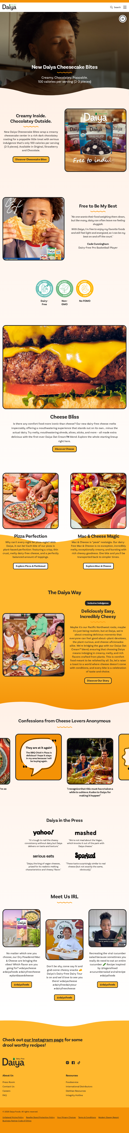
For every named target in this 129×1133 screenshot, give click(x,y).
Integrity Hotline (74, 1095)
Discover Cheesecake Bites (31, 159)
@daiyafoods (21, 984)
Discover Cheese (64, 448)
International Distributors (79, 1086)
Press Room (9, 1082)
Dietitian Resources (76, 1090)
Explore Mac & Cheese (98, 565)
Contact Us (8, 1086)
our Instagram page (43, 1039)
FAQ (5, 1095)
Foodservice (72, 1082)
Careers (6, 1090)
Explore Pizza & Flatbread (30, 565)
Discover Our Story (98, 680)
